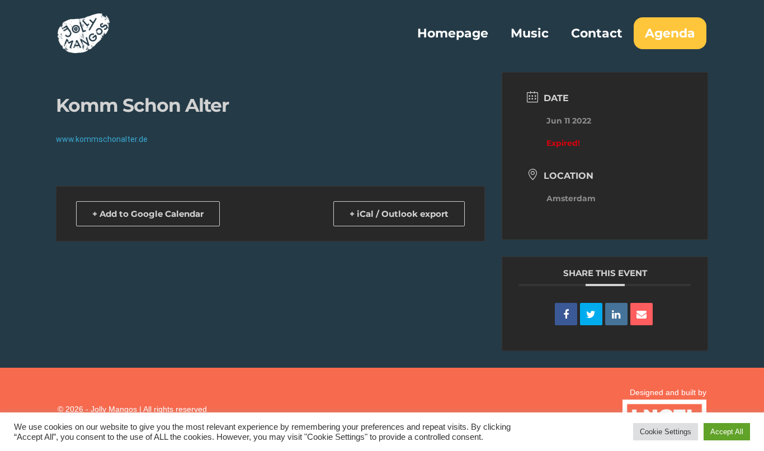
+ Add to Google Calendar (148, 213)
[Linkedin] (616, 314)
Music (530, 33)
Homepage (452, 33)
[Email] (641, 314)
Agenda (670, 33)
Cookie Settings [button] (665, 432)
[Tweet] (591, 314)
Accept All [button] (726, 432)
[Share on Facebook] (566, 314)
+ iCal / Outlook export (399, 213)
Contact (596, 33)
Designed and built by (668, 392)
